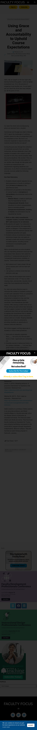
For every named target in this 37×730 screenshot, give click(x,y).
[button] (34, 352)
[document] (18, 365)
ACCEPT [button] (30, 725)
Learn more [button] (6, 727)
